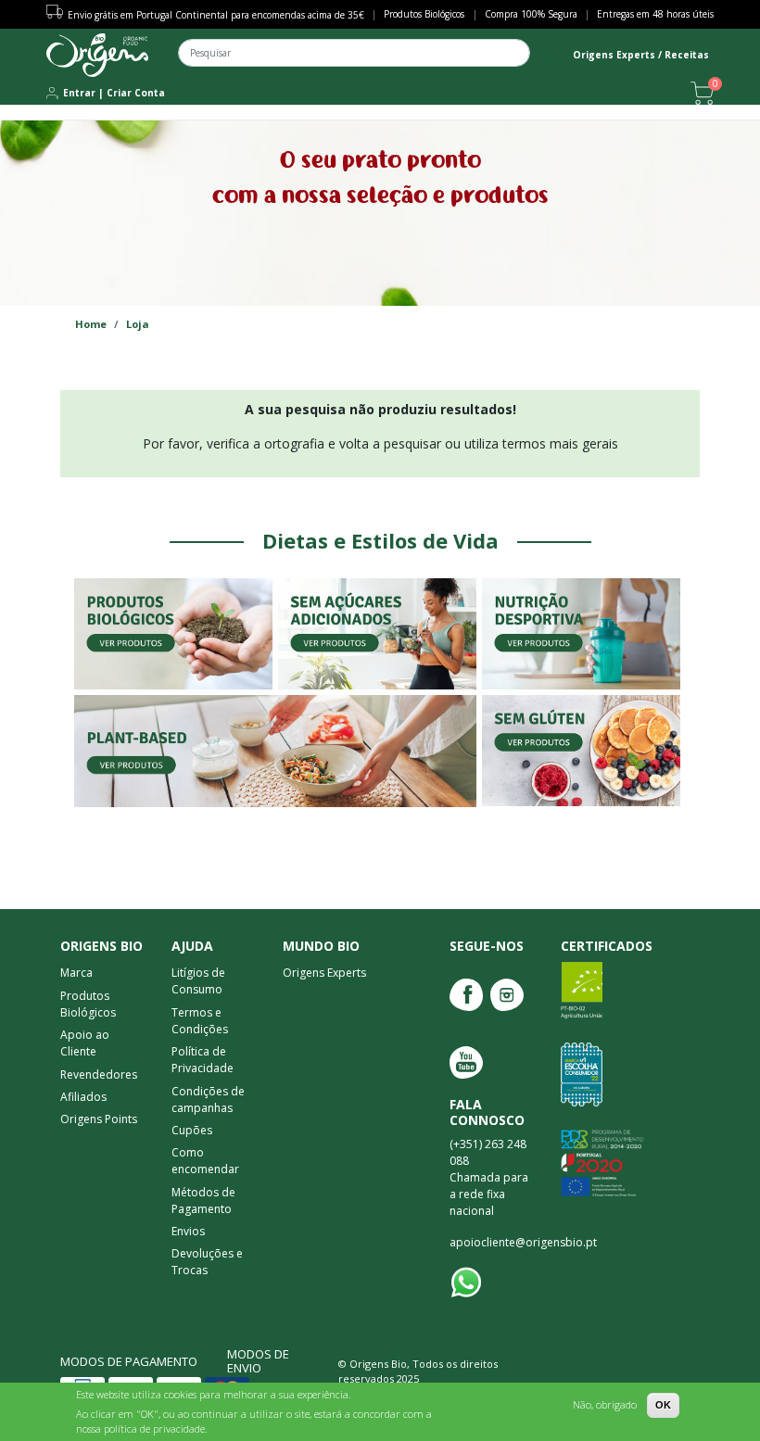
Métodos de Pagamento (203, 1200)
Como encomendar (205, 1160)
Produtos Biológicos (424, 13)
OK (663, 1404)
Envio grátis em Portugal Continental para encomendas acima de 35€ (216, 14)
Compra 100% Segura (531, 13)
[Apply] (546, 60)
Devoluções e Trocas (207, 1261)
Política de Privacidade (202, 1059)
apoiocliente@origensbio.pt (523, 1242)
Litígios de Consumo (198, 981)
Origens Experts (324, 972)
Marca (76, 972)
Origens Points (98, 1119)
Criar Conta (136, 92)
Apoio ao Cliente (84, 1043)
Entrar (79, 92)
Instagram (507, 995)
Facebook (466, 995)
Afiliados (83, 1097)
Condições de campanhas (208, 1099)
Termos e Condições (199, 1021)
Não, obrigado (605, 1404)
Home (91, 324)
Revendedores (98, 1074)
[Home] (97, 55)
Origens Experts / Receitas (641, 54)
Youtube (466, 1062)
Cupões (191, 1130)
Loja (137, 324)
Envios (188, 1231)
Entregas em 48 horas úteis (655, 13)
